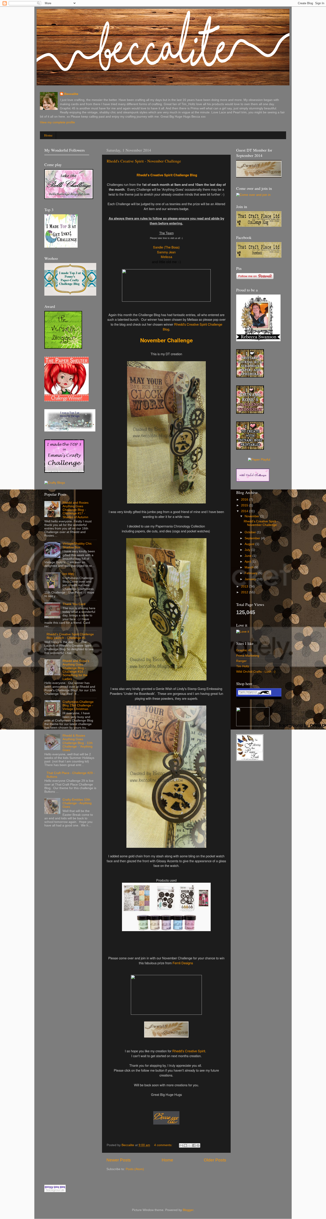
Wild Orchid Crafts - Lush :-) (255, 671)
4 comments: (163, 1145)
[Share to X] (189, 1145)
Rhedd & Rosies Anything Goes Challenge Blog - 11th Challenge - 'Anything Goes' (78, 743)
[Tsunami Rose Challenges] (250, 412)
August (250, 544)
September (253, 538)
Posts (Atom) (135, 1169)
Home (48, 135)
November (252, 516)
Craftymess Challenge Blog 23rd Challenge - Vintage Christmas (78, 705)
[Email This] (181, 1145)
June (248, 555)
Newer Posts (118, 1160)
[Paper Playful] (259, 459)
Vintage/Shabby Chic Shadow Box (77, 545)
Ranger (241, 661)
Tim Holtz (242, 666)
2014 (245, 511)
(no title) (68, 573)
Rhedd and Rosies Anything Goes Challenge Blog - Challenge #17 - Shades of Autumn (75, 510)
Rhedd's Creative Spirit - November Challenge (144, 161)
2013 (245, 586)
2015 (245, 505)
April (248, 561)
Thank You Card (74, 604)
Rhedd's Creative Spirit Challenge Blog (167, 174)
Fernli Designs (183, 962)
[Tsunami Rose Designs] (250, 376)
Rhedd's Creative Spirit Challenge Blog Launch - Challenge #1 (70, 636)
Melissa (166, 257)
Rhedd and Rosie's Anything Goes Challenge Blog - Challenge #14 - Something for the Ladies (76, 670)
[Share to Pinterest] (198, 1145)
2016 (245, 499)
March (249, 567)
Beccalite (71, 94)
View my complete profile (57, 122)
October (251, 532)
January (251, 579)
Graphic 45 (244, 650)
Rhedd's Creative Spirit (188, 1051)
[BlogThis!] (185, 1145)
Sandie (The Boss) (166, 247)
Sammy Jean (166, 252)
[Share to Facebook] (194, 1145)
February (251, 573)
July (248, 549)
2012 (245, 592)
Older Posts (215, 1160)
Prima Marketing (247, 655)
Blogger (188, 1210)
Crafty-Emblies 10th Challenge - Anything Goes (77, 803)
